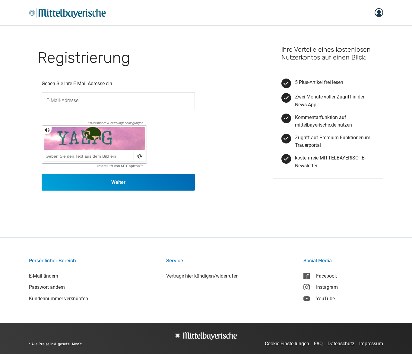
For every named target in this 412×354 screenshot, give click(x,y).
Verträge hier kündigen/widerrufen (202, 276)
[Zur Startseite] (67, 12)
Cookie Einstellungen (287, 343)
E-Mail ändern (43, 276)
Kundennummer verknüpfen (58, 298)
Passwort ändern (47, 287)
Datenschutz (341, 343)
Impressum (371, 343)
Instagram (327, 287)
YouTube (325, 298)
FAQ (318, 343)
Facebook (326, 276)
